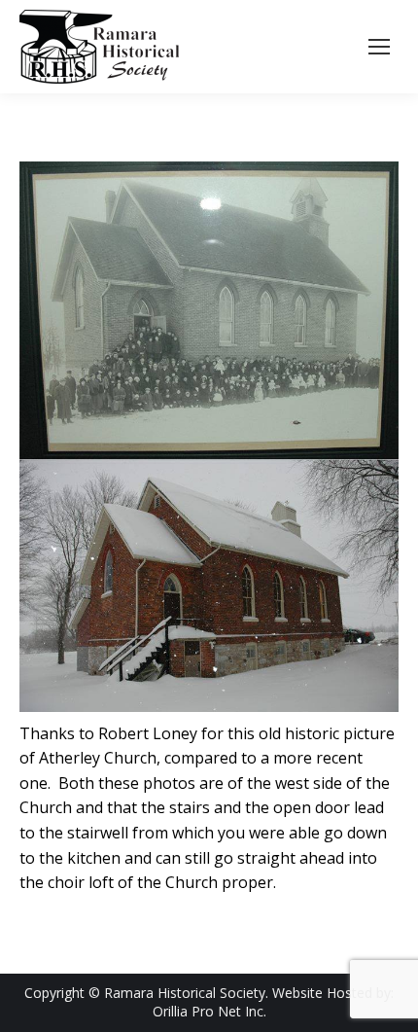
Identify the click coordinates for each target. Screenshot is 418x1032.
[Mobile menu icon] (379, 46)
